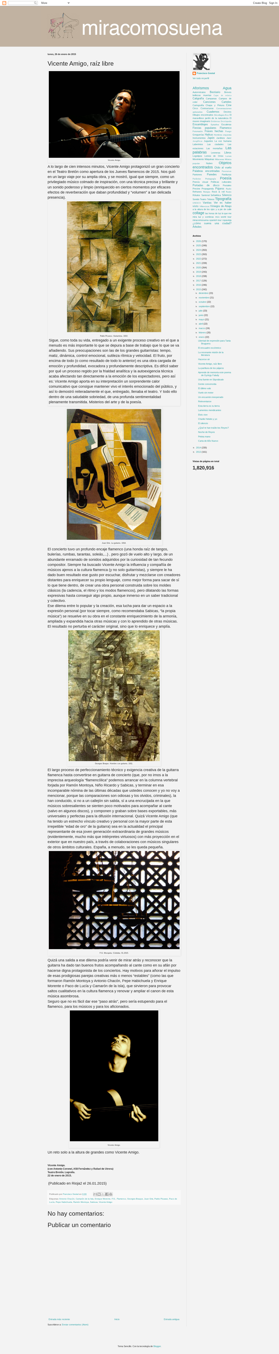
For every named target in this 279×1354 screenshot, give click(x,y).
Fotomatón (198, 131)
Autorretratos (199, 92)
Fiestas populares (204, 127)
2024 (199, 250)
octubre (203, 302)
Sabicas (94, 1202)
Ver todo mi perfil (201, 78)
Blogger (157, 1346)
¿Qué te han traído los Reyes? (213, 428)
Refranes (197, 191)
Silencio (226, 195)
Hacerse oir (204, 359)
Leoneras (215, 152)
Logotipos (197, 156)
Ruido (228, 192)
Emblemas (215, 121)
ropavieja (226, 220)
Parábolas (197, 179)
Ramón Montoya (81, 1202)
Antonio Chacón (67, 1199)
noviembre (204, 297)
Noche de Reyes (206, 432)
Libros (227, 152)
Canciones (209, 101)
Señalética (216, 195)
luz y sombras (206, 217)
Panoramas (226, 171)
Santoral (205, 195)
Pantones (197, 174)
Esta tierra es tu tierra (209, 406)
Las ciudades (215, 144)
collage (198, 213)
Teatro (203, 199)
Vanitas (207, 202)
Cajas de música (222, 95)
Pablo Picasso (161, 1199)
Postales (227, 185)
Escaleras (226, 124)
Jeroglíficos (197, 141)
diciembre (204, 293)
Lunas (228, 156)
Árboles (197, 226)
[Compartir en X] (103, 1194)
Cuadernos (213, 111)
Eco (227, 115)
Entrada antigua (171, 1319)
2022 (199, 259)
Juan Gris (148, 1199)
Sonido (196, 199)
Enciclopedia (226, 121)
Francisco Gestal (206, 73)
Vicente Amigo (105, 1202)
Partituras (226, 174)
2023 (199, 254)
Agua (227, 88)
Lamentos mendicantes (209, 410)
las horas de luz (213, 213)
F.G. (114, 1199)
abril (201, 324)
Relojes (206, 192)
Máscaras (219, 159)
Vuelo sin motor (205, 392)
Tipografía (223, 199)
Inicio (116, 1319)
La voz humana (222, 141)
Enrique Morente (102, 1199)
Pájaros (219, 188)
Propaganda (208, 188)
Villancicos (204, 206)
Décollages (219, 115)
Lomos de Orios (213, 156)
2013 (199, 452)
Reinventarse (204, 401)
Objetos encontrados (212, 165)
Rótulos (196, 195)
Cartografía (198, 105)
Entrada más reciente (59, 1319)
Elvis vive (203, 414)
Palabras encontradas (206, 170)
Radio (228, 189)
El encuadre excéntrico (209, 348)
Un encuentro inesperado (210, 397)
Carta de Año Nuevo (208, 441)
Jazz (229, 138)
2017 (199, 280)
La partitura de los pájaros (211, 368)
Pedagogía (210, 179)
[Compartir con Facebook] (107, 1194)
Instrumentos (199, 138)
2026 (199, 241)
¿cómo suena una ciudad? (212, 223)
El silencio (203, 423)
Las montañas (214, 148)
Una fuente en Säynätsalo (211, 379)
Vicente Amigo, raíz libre (210, 364)
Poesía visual (200, 182)
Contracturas (207, 108)
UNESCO (197, 203)
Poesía (225, 178)
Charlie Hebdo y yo (207, 419)
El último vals (204, 388)
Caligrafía (198, 98)
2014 (199, 447)
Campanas (211, 98)
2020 (199, 267)
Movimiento (198, 159)
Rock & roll (218, 191)
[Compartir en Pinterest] (111, 1194)
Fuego (228, 131)
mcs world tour (223, 217)
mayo (202, 319)
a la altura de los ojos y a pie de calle (212, 209)
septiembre (204, 306)
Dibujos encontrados (203, 115)
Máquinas (209, 159)
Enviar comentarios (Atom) (75, 1324)
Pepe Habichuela (64, 1202)
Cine (228, 105)
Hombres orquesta (222, 135)
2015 (199, 289)
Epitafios (215, 124)
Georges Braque (135, 1199)
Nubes (209, 163)
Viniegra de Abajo (220, 206)
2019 (199, 272)
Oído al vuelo (222, 167)
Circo (195, 108)
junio (201, 315)
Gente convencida (207, 384)
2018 (199, 276)
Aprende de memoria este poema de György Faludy (214, 373)
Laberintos (198, 144)
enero (202, 337)
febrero (202, 332)
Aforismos (201, 88)
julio (201, 310)
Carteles (226, 101)
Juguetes (208, 141)
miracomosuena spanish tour (207, 220)
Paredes (212, 174)
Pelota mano (204, 436)
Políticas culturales (221, 182)
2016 (199, 285)
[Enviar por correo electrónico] (95, 1194)
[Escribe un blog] (99, 1194)
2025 (199, 245)
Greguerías (198, 134)
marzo (202, 328)
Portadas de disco (206, 185)
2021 (199, 263)
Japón (210, 137)
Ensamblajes (200, 124)
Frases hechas (214, 131)
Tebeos (210, 199)
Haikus (209, 134)
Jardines (220, 138)
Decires (227, 112)
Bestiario (215, 92)
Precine (196, 188)
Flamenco (121, 1199)
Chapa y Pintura (215, 105)
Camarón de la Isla (85, 1199)
